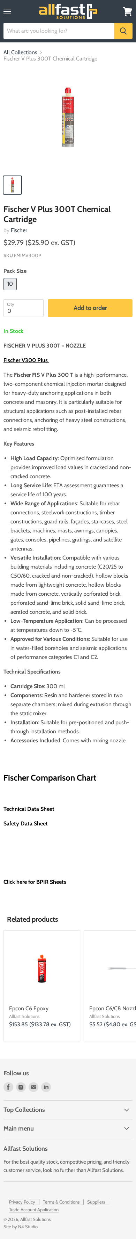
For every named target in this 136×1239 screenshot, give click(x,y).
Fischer (19, 230)
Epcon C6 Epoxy (28, 1008)
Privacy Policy (22, 1202)
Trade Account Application (34, 1209)
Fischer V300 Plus (26, 360)
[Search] (123, 31)
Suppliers (96, 1202)
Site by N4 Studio (20, 1226)
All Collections (20, 52)
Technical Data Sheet (28, 809)
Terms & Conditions (61, 1202)
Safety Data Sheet (25, 823)
